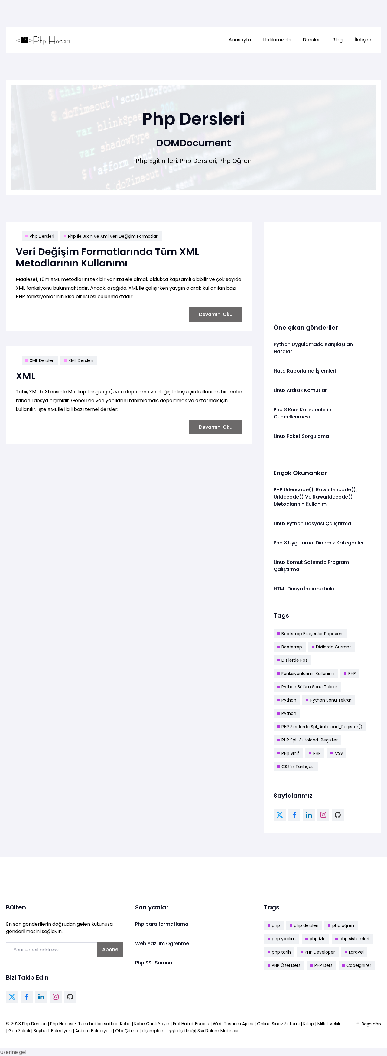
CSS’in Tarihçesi (297, 767)
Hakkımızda (277, 39)
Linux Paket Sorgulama (301, 436)
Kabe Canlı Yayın (152, 1024)
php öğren (343, 925)
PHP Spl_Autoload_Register (309, 740)
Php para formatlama (161, 924)
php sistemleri (354, 939)
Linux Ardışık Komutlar (300, 390)
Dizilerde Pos (294, 660)
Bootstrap (291, 647)
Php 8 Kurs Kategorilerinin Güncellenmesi (305, 413)
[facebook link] (294, 815)
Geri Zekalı (19, 1031)
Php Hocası (62, 1024)
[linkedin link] (309, 815)
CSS (339, 753)
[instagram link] (323, 815)
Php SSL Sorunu (153, 962)
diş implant (153, 1031)
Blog (337, 39)
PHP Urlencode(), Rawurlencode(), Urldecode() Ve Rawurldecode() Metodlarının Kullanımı (315, 497)
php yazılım (284, 939)
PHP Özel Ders (286, 965)
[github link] (338, 815)
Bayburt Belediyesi (53, 1031)
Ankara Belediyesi (93, 1031)
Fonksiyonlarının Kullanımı (307, 673)
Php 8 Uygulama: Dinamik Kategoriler (319, 542)
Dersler (311, 39)
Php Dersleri (42, 236)
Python (288, 700)
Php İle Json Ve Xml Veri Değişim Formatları (113, 236)
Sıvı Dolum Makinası (217, 1031)
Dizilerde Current (333, 647)
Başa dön (371, 1024)
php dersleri (306, 925)
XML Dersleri (42, 360)
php (276, 925)
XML (26, 376)
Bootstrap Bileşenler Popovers (312, 634)
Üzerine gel (13, 1052)
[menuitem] (240, 40)
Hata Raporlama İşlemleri (305, 370)
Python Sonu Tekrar (330, 700)
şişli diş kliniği (182, 1031)
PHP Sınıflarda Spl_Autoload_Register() (322, 727)
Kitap (308, 1024)
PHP (352, 673)
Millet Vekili (328, 1024)
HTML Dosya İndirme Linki (304, 588)
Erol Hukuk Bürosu (191, 1024)
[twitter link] (280, 815)
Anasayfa (240, 39)
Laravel (356, 952)
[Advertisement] (322, 269)
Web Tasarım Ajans (234, 1024)
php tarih (281, 952)
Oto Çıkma (126, 1031)
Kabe (126, 1024)
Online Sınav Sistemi (278, 1024)
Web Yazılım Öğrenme (162, 943)
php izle (318, 939)
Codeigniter (358, 965)
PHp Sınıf (290, 753)
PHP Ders (323, 965)
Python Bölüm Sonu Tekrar (309, 687)
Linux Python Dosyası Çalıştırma (312, 523)
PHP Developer (320, 952)
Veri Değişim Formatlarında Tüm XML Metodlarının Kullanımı (107, 257)
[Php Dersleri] (43, 40)
